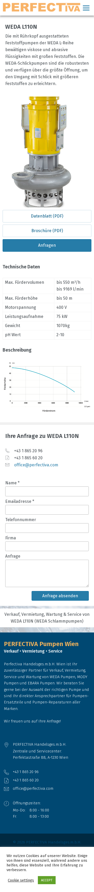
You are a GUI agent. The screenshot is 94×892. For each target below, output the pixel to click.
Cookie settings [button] (21, 880)
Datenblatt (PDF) (47, 216)
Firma (10, 537)
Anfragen (47, 245)
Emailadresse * (19, 501)
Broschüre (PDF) (47, 230)
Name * (12, 482)
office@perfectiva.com (36, 464)
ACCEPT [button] (46, 880)
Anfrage (12, 556)
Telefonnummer (20, 519)
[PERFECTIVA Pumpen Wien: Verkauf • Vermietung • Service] (47, 7)
